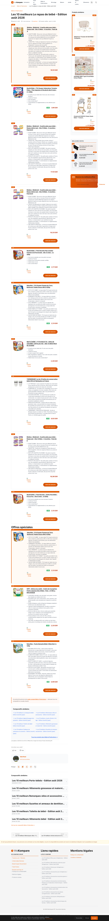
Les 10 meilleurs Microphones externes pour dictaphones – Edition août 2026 (53, 863)
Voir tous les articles (25, 759)
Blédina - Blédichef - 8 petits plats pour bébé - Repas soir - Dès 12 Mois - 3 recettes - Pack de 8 (42, 438)
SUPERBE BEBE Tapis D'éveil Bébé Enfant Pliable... (84, 77)
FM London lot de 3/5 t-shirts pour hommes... (86, 146)
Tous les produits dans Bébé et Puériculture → (44, 737)
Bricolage (53, 2)
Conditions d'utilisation (76, 857)
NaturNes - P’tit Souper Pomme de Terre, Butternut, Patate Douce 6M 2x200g (40, 286)
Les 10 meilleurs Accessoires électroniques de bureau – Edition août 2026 (54, 902)
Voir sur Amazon (50, 78)
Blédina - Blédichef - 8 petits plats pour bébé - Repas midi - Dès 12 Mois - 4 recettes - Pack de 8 (42, 29)
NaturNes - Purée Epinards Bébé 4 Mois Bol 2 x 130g (42, 645)
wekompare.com (60, 914)
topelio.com (67, 914)
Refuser (87, 918)
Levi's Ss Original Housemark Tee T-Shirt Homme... (86, 155)
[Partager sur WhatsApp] (26, 766)
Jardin (69, 2)
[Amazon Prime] (42, 73)
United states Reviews (18, 861)
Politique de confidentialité (19, 871)
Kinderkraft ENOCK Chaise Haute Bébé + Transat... (83, 116)
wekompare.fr (47, 914)
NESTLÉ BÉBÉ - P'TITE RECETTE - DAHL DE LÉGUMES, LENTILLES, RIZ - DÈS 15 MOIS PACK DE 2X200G (42, 343)
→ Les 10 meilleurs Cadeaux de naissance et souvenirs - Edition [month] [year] (24, 731)
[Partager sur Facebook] (22, 766)
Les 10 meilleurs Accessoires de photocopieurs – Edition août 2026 (55, 877)
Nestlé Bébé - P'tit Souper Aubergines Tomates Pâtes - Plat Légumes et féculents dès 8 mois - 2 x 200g (42, 90)
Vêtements (86, 2)
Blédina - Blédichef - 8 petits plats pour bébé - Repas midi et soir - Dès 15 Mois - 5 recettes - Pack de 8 (41, 128)
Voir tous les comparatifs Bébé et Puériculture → (23, 825)
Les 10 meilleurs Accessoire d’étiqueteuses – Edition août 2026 (53, 897)
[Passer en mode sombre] (91, 2)
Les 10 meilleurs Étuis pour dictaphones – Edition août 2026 (55, 858)
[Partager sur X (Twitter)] (18, 766)
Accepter (94, 918)
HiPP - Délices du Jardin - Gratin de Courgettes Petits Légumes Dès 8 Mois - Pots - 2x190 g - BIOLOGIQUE (42, 590)
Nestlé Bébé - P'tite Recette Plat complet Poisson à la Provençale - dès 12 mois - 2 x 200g (40, 252)
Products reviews (16, 877)
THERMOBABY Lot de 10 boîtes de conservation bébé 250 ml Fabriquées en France (42, 380)
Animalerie (26, 2)
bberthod (35, 21)
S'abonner (102, 184)
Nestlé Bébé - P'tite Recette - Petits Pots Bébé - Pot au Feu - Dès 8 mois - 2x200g (42, 495)
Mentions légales (16, 874)
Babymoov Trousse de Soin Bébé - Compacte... (84, 37)
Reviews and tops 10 (17, 869)
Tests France (15, 867)
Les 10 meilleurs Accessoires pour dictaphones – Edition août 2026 (55, 872)
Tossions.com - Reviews (18, 858)
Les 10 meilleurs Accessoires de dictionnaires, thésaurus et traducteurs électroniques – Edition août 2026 (54, 882)
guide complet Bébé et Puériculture (37, 699)
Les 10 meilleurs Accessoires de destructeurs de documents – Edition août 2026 (54, 888)
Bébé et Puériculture (17, 11)
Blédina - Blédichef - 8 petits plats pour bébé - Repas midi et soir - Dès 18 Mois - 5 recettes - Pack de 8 (41, 191)
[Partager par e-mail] (31, 766)
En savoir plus (49, 918)
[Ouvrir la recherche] (96, 2)
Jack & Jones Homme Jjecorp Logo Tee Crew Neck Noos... (86, 163)
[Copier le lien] (35, 766)
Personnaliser (79, 918)
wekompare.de (53, 914)
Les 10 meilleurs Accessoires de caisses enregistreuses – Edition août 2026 (52, 892)
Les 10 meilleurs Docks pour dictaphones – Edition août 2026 (53, 868)
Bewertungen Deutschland (19, 864)
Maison (62, 2)
